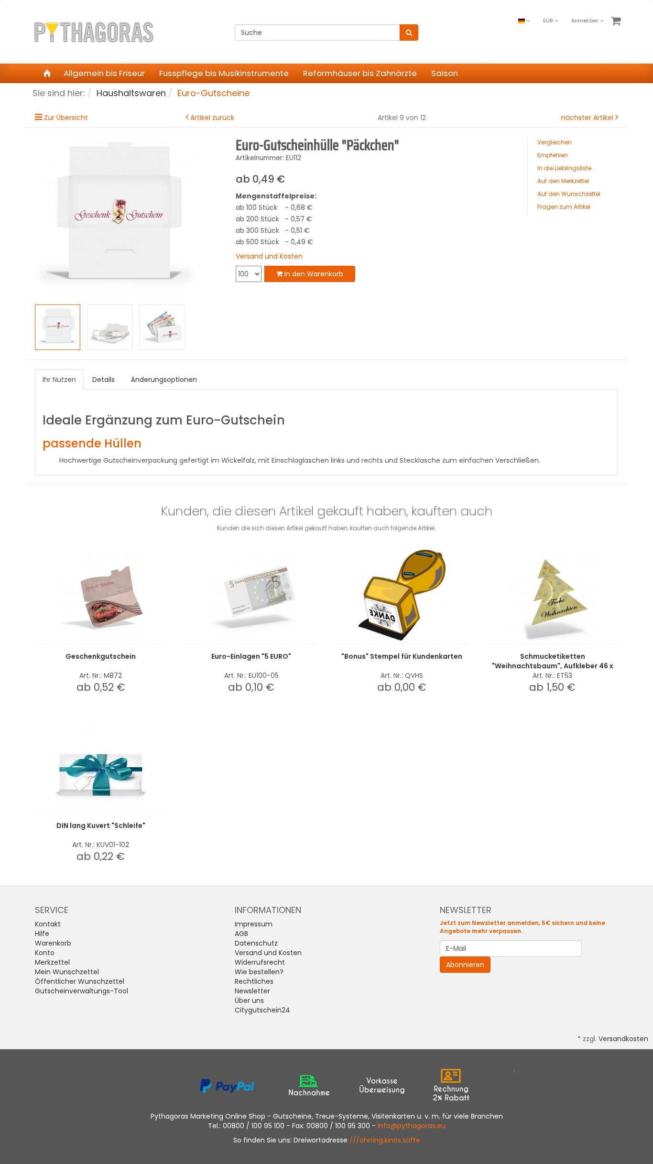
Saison (444, 73)
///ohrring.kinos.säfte (384, 1140)
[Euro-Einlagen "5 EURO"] (251, 595)
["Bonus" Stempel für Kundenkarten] (402, 595)
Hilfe (42, 933)
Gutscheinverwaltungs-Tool (81, 991)
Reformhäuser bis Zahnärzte (360, 73)
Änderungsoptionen (164, 379)
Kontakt (48, 924)
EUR (549, 20)
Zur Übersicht (66, 117)
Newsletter (252, 991)
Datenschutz (256, 943)
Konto (44, 952)
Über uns (249, 1000)
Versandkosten (623, 1039)
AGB (241, 933)
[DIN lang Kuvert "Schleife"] (100, 764)
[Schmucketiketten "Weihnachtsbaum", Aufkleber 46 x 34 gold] (552, 595)
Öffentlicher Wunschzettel (79, 981)
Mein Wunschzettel (67, 972)
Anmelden (585, 20)
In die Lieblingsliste (564, 168)
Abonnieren (465, 964)
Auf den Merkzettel (563, 181)
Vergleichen (554, 142)
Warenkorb (53, 943)
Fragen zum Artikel (563, 207)
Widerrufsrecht (260, 962)
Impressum (253, 924)
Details (103, 379)
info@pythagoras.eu (412, 1126)
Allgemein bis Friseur (104, 73)
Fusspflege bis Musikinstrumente (224, 73)
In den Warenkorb (313, 274)
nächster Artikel (588, 117)
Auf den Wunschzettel (568, 194)
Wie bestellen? (259, 972)
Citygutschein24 (262, 1010)
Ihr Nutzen (59, 379)
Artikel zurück (212, 117)
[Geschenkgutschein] (100, 595)
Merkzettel (52, 962)
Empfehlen (552, 155)
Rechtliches (254, 981)
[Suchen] (409, 32)
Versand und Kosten (269, 256)
